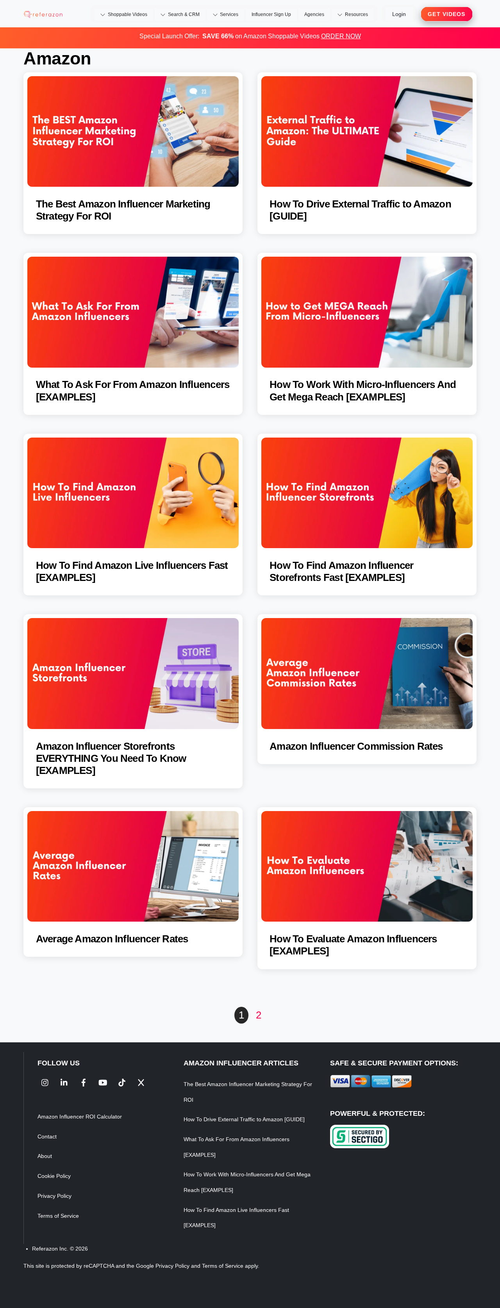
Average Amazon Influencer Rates (112, 939)
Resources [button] (356, 14)
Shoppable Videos (127, 14)
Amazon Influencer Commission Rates (356, 746)
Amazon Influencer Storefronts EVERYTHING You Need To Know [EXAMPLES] (111, 758)
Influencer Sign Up (271, 14)
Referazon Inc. (50, 1248)
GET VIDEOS (446, 14)
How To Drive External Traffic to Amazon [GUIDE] (244, 1119)
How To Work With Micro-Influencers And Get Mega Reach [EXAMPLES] (363, 390)
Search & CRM (183, 14)
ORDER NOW (341, 36)
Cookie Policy (54, 1176)
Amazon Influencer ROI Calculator (80, 1116)
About (45, 1156)
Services (228, 14)
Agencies (314, 14)
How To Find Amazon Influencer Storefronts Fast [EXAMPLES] (341, 571)
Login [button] (399, 14)
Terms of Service (58, 1216)
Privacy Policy (54, 1196)
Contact (47, 1136)
